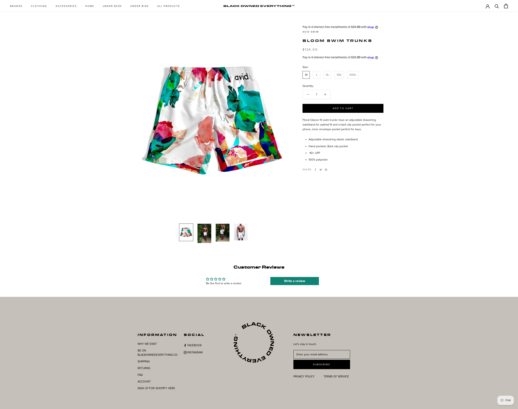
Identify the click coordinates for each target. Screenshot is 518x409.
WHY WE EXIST (147, 344)
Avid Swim (311, 31)
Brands (16, 6)
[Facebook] (315, 169)
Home (89, 6)
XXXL (352, 75)
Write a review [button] (294, 281)
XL (327, 75)
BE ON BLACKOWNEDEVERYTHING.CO (158, 353)
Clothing (39, 6)
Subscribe (321, 364)
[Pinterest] (326, 169)
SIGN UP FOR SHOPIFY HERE (156, 388)
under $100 (139, 6)
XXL (339, 75)
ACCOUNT (144, 381)
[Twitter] (321, 169)
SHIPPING (144, 361)
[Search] (497, 6)
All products (168, 6)
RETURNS (144, 368)
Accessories (66, 6)
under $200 (112, 6)
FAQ (140, 375)
